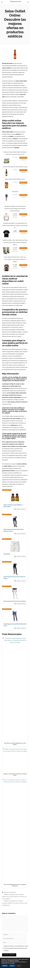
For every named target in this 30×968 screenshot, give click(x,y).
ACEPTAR (5, 965)
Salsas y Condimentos (10, 892)
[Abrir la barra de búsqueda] (2, 2)
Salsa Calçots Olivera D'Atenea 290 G (15, 179)
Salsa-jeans (15, 191)
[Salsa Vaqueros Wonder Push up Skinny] (15, 593)
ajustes (13, 963)
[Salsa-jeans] (15, 546)
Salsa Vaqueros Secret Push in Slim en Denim (14, 577)
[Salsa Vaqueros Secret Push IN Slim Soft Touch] (15, 616)
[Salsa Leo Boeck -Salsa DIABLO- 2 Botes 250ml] (15, 497)
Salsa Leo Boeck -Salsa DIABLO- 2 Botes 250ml (13, 505)
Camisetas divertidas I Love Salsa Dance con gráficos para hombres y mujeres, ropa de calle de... (15, 225)
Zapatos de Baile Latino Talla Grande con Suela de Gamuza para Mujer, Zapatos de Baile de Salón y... (15, 242)
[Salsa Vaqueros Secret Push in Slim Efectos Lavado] (15, 521)
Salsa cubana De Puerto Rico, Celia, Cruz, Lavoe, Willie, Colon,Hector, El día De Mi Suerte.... (15, 259)
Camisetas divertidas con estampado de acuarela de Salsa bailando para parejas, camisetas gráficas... (15, 209)
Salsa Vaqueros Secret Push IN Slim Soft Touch (15, 624)
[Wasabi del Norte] (15, 2)
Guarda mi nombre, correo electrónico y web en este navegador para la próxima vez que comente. (16, 948)
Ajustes (18, 965)
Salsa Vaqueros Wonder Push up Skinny (15, 601)
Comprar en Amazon (21, 509)
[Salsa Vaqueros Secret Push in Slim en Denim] (15, 569)
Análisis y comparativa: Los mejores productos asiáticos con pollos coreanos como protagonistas (14, 903)
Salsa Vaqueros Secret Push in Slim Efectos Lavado (14, 530)
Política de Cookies (14, 960)
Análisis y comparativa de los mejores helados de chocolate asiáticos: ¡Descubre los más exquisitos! (14, 896)
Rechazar (12, 965)
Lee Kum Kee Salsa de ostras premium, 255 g (15, 166)
